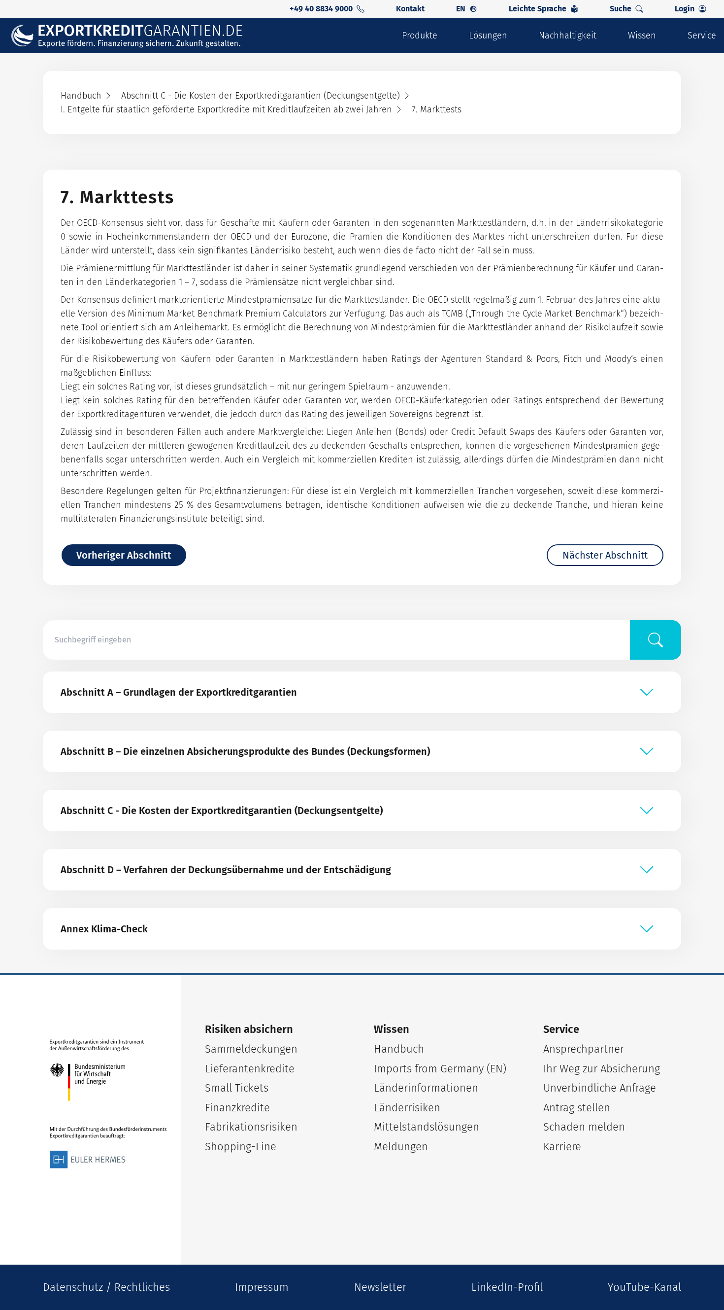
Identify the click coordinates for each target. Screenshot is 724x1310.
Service (702, 35)
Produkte (419, 35)
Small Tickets (236, 1088)
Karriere (562, 1146)
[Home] (133, 35)
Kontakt (410, 8)
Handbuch (399, 1049)
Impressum (262, 1287)
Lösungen (488, 35)
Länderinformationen (426, 1088)
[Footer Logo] (108, 1104)
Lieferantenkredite (250, 1068)
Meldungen (401, 1146)
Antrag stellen (576, 1107)
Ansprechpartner (583, 1049)
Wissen (642, 35)
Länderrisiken (407, 1107)
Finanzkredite (237, 1107)
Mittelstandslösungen (426, 1126)
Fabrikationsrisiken (251, 1126)
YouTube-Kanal (644, 1287)
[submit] (655, 640)
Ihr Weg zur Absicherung (601, 1068)
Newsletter (380, 1287)
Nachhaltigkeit (567, 35)
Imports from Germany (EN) (440, 1068)
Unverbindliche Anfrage (599, 1088)
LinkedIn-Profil (507, 1287)
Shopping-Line (240, 1146)
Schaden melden (584, 1126)
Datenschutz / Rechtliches (106, 1287)
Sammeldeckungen (251, 1049)
